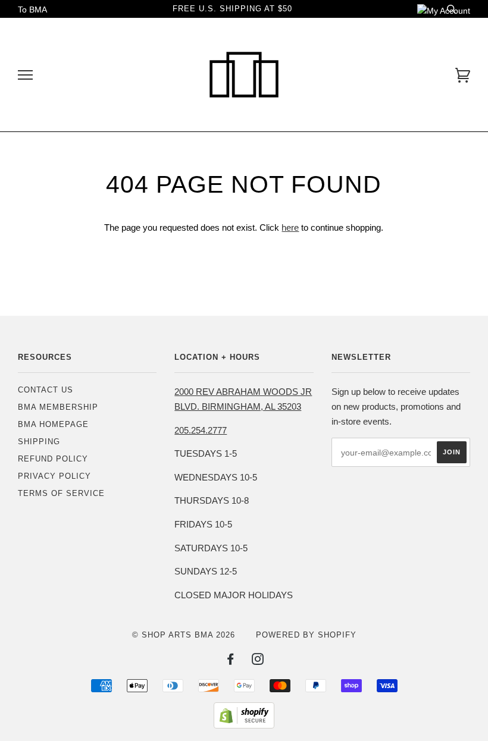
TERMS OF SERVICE (61, 493)
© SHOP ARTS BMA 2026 (183, 634)
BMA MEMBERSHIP (58, 407)
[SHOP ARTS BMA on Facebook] (230, 661)
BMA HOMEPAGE (53, 424)
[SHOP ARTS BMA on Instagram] (258, 661)
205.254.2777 (200, 430)
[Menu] (25, 75)
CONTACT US (45, 389)
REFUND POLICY (53, 458)
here (290, 227)
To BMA (32, 9)
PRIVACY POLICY (54, 476)
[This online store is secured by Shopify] (244, 725)
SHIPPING (39, 441)
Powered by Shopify (306, 634)
